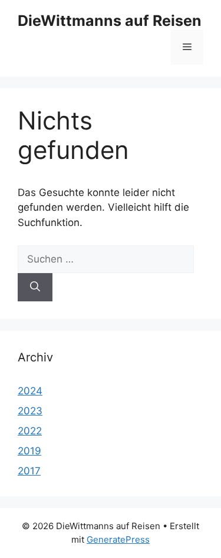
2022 (30, 431)
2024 (30, 391)
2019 (29, 451)
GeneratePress (118, 539)
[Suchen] (35, 287)
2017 (29, 471)
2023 (30, 411)
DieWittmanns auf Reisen (110, 20)
